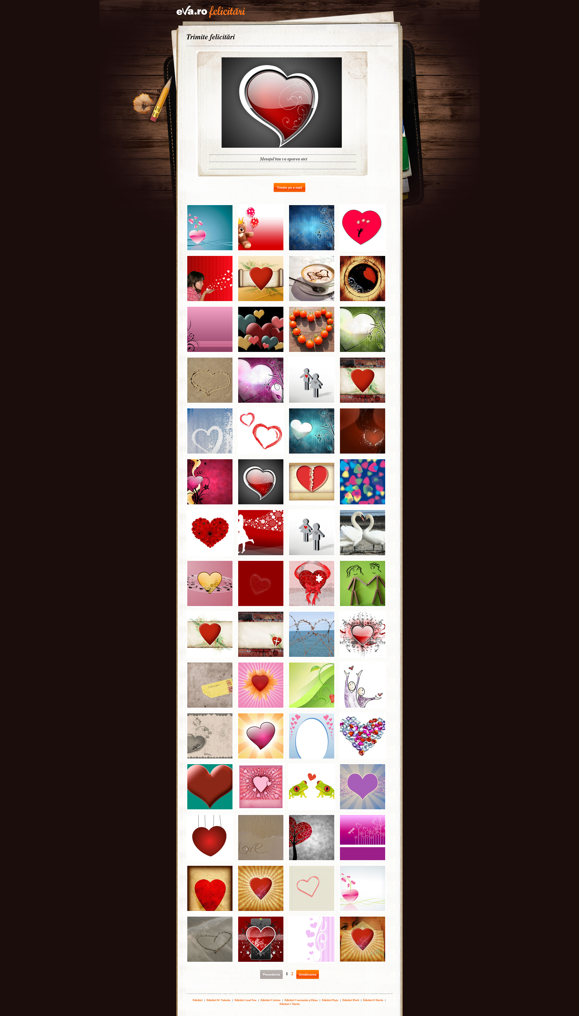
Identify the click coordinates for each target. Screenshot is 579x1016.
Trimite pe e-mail (289, 187)
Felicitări (197, 1000)
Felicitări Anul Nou (245, 1000)
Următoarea (307, 974)
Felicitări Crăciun (270, 1000)
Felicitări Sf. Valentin (218, 1000)
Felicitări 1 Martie (290, 1004)
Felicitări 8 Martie (373, 1000)
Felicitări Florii (350, 1000)
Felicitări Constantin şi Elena (301, 1000)
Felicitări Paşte (330, 1000)
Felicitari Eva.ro (210, 12)
